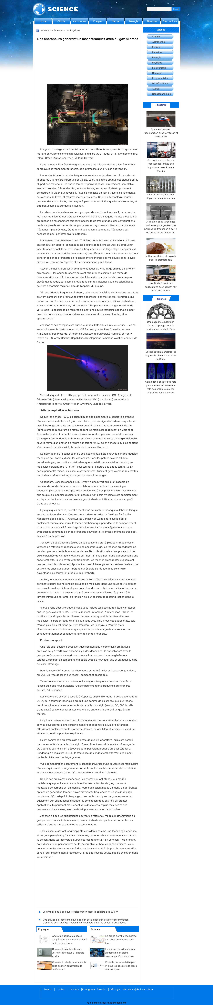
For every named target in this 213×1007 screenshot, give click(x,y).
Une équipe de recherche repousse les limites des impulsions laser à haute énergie (160, 165)
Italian (61, 989)
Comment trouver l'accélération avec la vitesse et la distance (160, 133)
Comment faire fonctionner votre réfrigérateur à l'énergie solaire (68, 953)
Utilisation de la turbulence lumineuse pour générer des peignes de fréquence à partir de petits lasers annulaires (160, 227)
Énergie (97, 21)
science (45, 30)
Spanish (74, 989)
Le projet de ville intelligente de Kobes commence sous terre (120, 939)
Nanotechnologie (161, 93)
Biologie (133, 21)
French (47, 989)
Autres (155, 88)
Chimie (61, 21)
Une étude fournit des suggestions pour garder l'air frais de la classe (160, 287)
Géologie (157, 73)
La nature (157, 52)
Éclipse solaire (160, 78)
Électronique (170, 21)
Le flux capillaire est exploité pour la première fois (160, 258)
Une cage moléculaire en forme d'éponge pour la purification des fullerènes (160, 325)
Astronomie (79, 21)
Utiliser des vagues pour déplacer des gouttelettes (160, 196)
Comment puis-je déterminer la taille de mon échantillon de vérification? (69, 966)
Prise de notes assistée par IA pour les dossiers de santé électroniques (121, 966)
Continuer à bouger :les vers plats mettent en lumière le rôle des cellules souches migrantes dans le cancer (160, 387)
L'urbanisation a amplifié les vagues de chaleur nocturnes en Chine (160, 355)
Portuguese (88, 989)
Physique (152, 21)
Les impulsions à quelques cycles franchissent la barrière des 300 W (80, 911)
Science (58, 30)
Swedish (101, 989)
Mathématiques (160, 83)
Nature (115, 21)
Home (43, 21)
